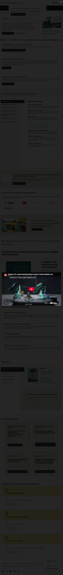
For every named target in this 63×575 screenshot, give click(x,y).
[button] (61, 2)
